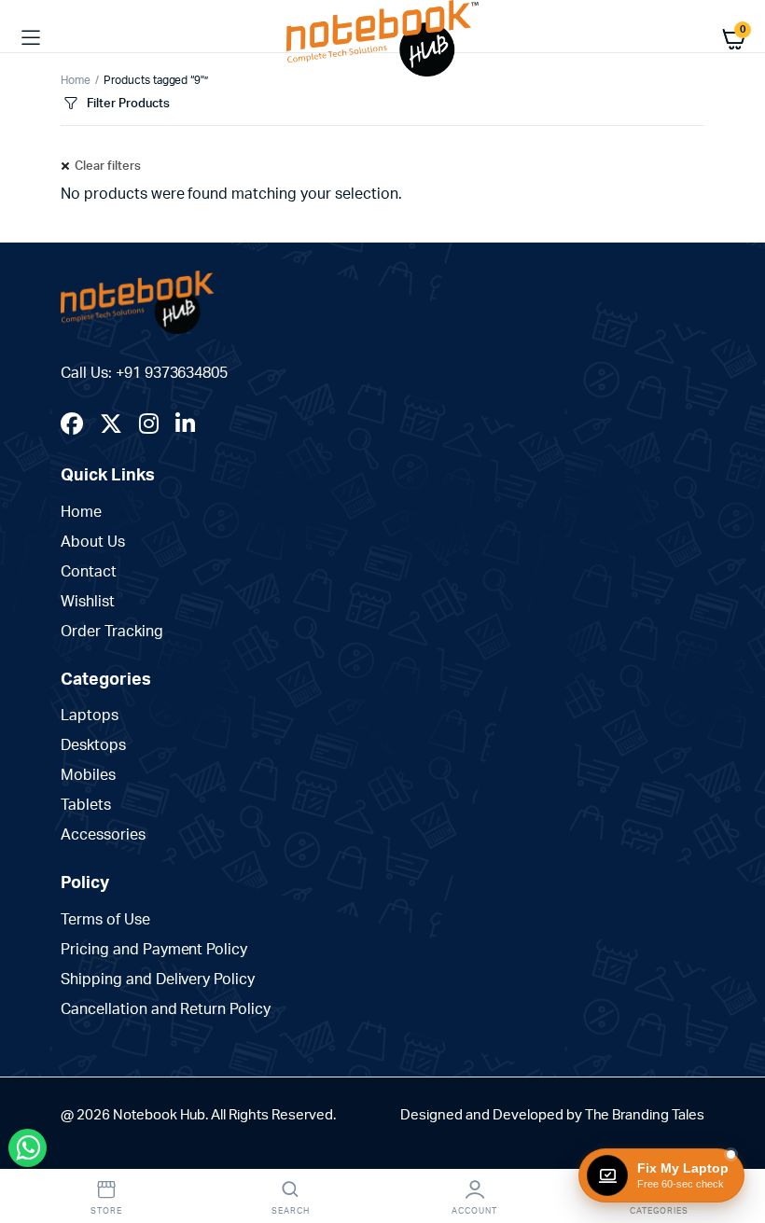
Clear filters (108, 166)
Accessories (103, 834)
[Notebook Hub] (382, 38)
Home (75, 80)
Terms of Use (105, 919)
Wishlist (88, 601)
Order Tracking (112, 631)
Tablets (86, 805)
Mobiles (88, 775)
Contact (89, 571)
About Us (93, 542)
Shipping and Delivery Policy (158, 979)
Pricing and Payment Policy (154, 949)
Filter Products (128, 104)
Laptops (89, 715)
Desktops (93, 745)
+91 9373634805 (172, 373)
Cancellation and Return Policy (166, 1009)
